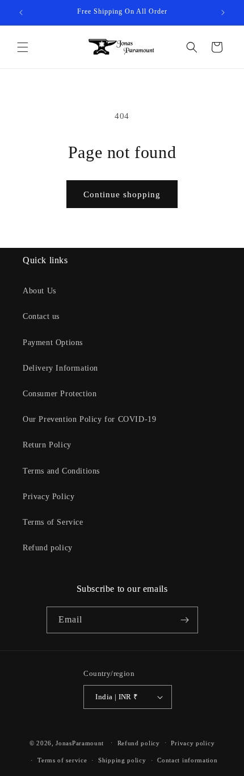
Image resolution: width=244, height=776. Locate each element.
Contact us (41, 316)
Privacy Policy (48, 496)
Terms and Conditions (61, 471)
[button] (22, 47)
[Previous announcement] (21, 12)
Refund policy (48, 547)
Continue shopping (122, 194)
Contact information (187, 760)
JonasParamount (80, 742)
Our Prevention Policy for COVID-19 (89, 419)
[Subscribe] (185, 620)
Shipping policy (122, 760)
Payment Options (53, 342)
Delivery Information (60, 368)
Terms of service (62, 760)
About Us (39, 291)
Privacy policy (192, 743)
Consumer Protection (59, 393)
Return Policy (47, 445)
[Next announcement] (223, 12)
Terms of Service (53, 522)
